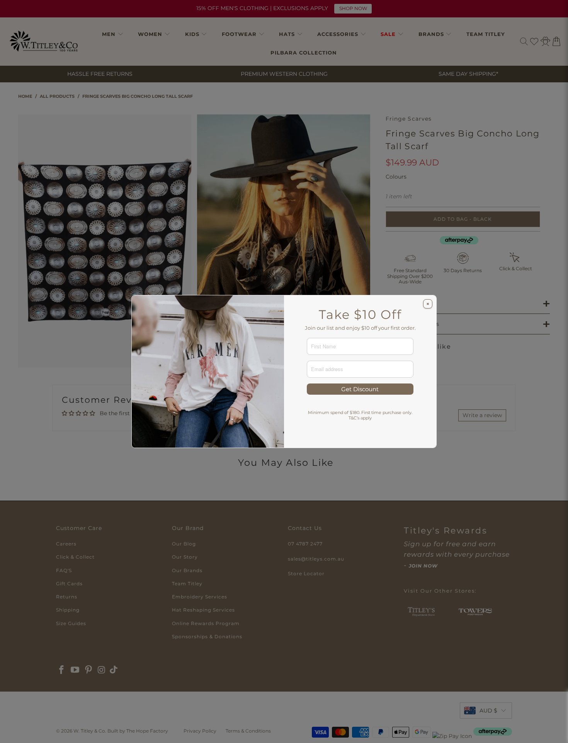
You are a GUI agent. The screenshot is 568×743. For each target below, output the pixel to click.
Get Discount (360, 389)
